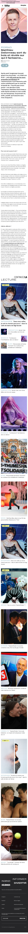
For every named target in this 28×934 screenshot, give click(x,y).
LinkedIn (3, 904)
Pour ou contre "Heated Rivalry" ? (16, 605)
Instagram (3, 896)
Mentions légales (17, 900)
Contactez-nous (17, 896)
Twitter (3, 908)
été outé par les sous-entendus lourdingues (13, 78)
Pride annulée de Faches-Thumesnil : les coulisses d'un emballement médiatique (17, 345)
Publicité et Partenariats (18, 904)
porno (6, 47)
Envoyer (22, 918)
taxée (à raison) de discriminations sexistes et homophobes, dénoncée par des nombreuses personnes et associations (14, 105)
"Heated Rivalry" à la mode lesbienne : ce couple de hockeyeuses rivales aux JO (13, 732)
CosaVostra (12, 927)
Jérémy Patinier (6, 60)
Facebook (3, 900)
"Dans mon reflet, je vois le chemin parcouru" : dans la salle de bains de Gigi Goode (14, 323)
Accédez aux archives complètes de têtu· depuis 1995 (10, 2)
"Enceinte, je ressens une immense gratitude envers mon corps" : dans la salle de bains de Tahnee (14, 777)
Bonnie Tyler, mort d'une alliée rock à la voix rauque (16, 331)
